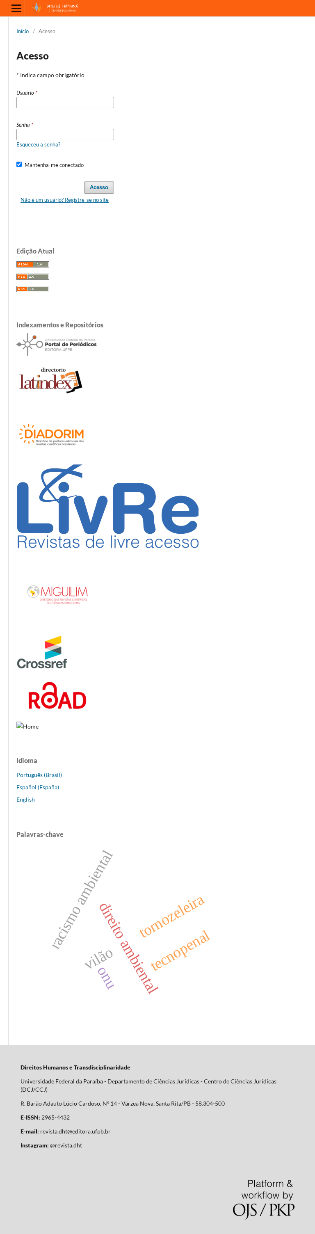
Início (22, 31)
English (25, 799)
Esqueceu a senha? (38, 144)
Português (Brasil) (39, 774)
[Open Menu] (16, 8)
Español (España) (37, 787)
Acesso (99, 187)
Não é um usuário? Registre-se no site (65, 200)
